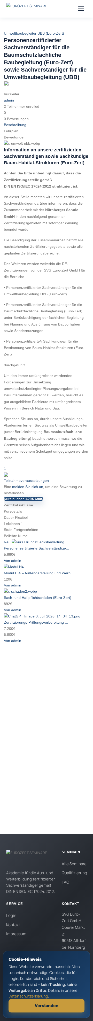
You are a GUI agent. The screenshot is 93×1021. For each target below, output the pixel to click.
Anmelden (59, 809)
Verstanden (46, 1005)
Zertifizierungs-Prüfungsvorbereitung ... (36, 622)
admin (9, 100)
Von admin (12, 561)
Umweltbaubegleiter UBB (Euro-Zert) (34, 33)
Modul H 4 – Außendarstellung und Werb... (39, 573)
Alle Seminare (74, 864)
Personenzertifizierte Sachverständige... (36, 548)
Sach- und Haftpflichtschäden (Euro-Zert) (37, 597)
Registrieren (40, 809)
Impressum (16, 934)
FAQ (65, 882)
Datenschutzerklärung (49, 741)
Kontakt (13, 924)
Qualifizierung (74, 873)
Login (11, 915)
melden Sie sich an (27, 487)
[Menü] (81, 8)
